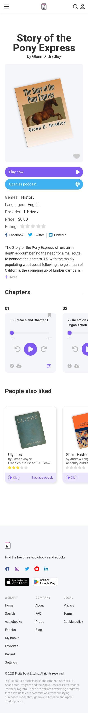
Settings (11, 662)
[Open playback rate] (12, 366)
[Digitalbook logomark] (8, 545)
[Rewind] (17, 349)
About (39, 605)
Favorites (11, 646)
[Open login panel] (82, 6)
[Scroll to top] (81, 704)
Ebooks (10, 630)
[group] (30, 344)
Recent (10, 654)
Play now (16, 172)
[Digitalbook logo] (44, 6)
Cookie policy (73, 622)
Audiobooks (13, 622)
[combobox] (75, 7)
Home (9, 605)
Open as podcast (22, 184)
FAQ (38, 613)
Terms (68, 613)
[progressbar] (30, 333)
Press (39, 622)
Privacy (69, 605)
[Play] (30, 349)
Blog (38, 630)
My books (12, 638)
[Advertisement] (44, 23)
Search (10, 613)
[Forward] (43, 349)
